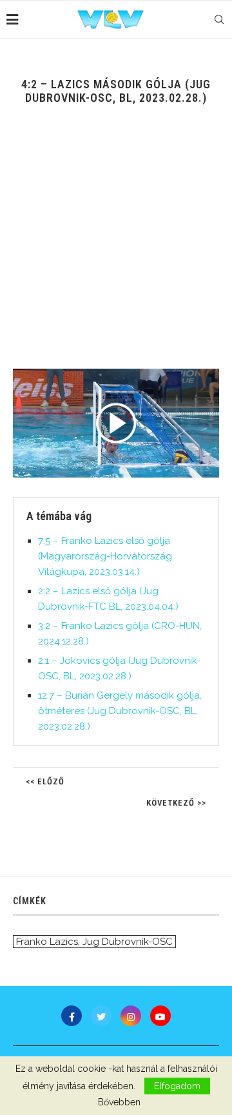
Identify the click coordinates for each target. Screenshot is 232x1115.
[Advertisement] (116, 246)
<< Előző (45, 781)
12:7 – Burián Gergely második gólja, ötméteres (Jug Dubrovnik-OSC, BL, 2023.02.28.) (120, 711)
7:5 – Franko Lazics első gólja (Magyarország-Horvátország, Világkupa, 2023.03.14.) (106, 556)
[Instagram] (131, 1015)
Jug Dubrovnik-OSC (127, 941)
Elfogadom (177, 1086)
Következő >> (176, 803)
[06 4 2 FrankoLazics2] (116, 423)
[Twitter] (101, 1015)
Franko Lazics (47, 941)
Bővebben (119, 1102)
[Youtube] (160, 1015)
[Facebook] (71, 1015)
